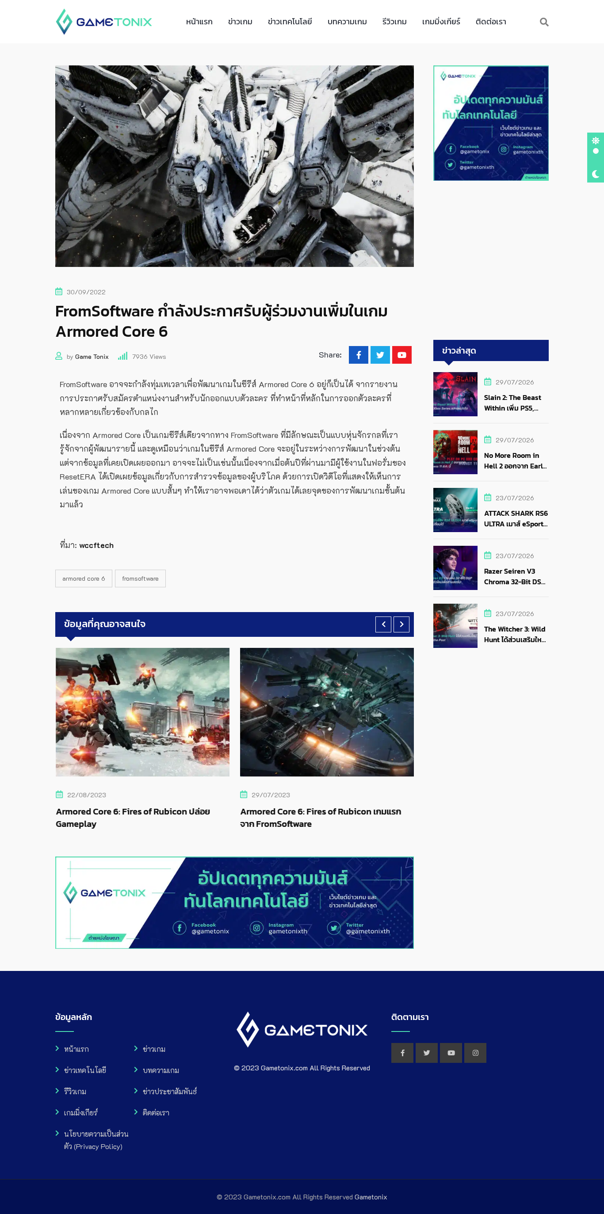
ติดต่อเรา (491, 21)
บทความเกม (347, 21)
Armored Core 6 (83, 578)
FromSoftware (140, 578)
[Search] (544, 21)
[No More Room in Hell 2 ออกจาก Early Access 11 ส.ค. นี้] (455, 452)
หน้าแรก (199, 21)
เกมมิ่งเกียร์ (441, 21)
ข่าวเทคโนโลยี (290, 21)
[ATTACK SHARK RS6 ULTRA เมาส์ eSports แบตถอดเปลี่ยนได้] (455, 510)
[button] (383, 624)
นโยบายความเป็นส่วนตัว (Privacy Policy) (96, 1140)
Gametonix (371, 1196)
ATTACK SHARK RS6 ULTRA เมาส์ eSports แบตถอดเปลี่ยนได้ (516, 524)
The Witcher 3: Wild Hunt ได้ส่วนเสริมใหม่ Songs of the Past (515, 639)
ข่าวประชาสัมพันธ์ (170, 1091)
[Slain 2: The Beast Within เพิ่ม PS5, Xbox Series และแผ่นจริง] (455, 394)
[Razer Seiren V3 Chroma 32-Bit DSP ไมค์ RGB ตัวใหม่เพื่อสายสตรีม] (455, 568)
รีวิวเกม (394, 21)
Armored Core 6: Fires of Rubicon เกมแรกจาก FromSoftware (320, 817)
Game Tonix (92, 356)
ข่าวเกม (240, 21)
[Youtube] (402, 355)
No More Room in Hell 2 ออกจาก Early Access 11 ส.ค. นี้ (515, 466)
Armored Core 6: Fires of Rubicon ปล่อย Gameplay (132, 817)
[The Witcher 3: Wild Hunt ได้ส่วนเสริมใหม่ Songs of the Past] (455, 626)
